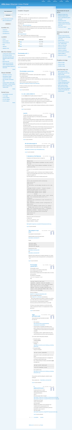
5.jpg (21, 44)
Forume (49, 1)
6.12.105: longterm (6, 99)
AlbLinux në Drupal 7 (62, 48)
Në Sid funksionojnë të (31, 143)
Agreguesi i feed (6, 48)
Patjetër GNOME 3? (62, 53)
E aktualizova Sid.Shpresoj (34, 156)
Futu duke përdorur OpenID (8, 18)
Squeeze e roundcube (62, 50)
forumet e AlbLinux (6, 42)
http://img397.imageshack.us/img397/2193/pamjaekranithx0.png (46, 397)
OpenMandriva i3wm (62, 20)
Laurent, (25, 113)
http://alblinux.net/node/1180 (45, 380)
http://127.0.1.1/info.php (36, 296)
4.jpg (21, 41)
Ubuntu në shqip (61, 64)
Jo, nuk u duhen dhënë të (28, 94)
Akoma (13, 69)
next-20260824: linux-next (8, 94)
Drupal (41, 425)
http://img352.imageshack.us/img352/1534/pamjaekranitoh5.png (39, 224)
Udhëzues (55, 1)
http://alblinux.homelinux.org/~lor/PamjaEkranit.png (34, 149)
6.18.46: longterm (6, 97)
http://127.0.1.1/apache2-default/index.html (38, 294)
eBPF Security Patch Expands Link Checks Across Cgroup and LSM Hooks (64, 78)
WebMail (67, 1)
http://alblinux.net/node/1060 (33, 252)
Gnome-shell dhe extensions (63, 51)
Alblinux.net (31, 425)
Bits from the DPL (6, 61)
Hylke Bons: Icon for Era (7, 74)
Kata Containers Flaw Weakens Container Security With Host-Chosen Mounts (64, 90)
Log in (19, 49)
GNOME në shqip (61, 66)
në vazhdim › (36, 417)
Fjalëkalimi (8, 15)
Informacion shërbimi (62, 46)
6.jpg (21, 46)
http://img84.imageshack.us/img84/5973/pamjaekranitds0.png (45, 411)
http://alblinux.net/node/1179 (33, 237)
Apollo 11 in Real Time (62, 45)
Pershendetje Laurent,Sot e (33, 265)
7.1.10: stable (5, 96)
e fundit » (42, 417)
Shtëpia (19, 7)
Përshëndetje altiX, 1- (23, 53)
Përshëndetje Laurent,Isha (26, 71)
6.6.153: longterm (6, 101)
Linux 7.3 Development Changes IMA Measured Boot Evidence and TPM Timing (63, 82)
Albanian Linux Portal (14, 4)
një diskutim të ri (6, 31)
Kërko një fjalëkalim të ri (7, 20)
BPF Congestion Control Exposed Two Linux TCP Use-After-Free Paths (64, 73)
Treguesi (43, 1)
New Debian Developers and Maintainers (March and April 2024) (8, 58)
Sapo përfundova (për (36, 315)
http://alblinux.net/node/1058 (33, 250)
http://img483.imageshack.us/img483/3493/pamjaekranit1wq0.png (46, 398)
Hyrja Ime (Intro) (61, 40)
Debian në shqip (61, 62)
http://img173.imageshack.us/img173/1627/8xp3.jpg (29, 83)
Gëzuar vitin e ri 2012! (62, 55)
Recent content (5, 40)
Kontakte (61, 1)
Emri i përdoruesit (8, 11)
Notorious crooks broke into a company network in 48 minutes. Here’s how (64, 24)
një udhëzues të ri (6, 33)
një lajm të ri (5, 29)
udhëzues (4, 46)
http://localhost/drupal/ (27, 25)
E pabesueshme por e (39, 387)
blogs (4, 44)
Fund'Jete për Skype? (62, 27)
